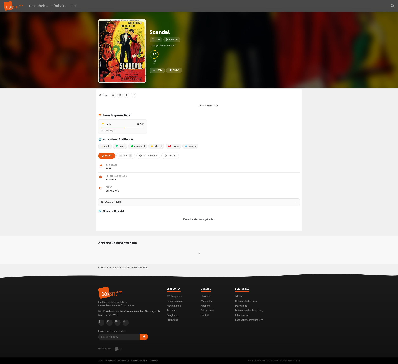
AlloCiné (158, 146)
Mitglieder (206, 301)
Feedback (154, 361)
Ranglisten (172, 315)
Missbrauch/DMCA (139, 361)
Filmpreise (172, 319)
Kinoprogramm (175, 301)
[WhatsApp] (113, 95)
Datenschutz (123, 361)
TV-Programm (174, 296)
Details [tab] (108, 155)
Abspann (205, 305)
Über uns (206, 296)
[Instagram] (126, 323)
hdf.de (238, 296)
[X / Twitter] (120, 95)
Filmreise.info (242, 315)
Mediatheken (174, 305)
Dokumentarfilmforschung (249, 310)
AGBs (100, 361)
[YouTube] (117, 323)
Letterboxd (139, 146)
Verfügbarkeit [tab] (150, 155)
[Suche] (392, 6)
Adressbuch (207, 310)
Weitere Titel (113, 202)
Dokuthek (37, 6)
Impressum (110, 361)
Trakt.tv (175, 146)
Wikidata (192, 146)
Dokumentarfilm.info (246, 301)
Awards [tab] (172, 155)
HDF (73, 6)
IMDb (106, 146)
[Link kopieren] (133, 95)
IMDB (159, 70)
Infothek (57, 6)
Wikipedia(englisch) (210, 105)
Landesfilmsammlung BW (249, 319)
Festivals (172, 310)
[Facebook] (126, 95)
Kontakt (205, 315)
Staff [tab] (127, 155)
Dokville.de (241, 305)
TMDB (176, 70)
